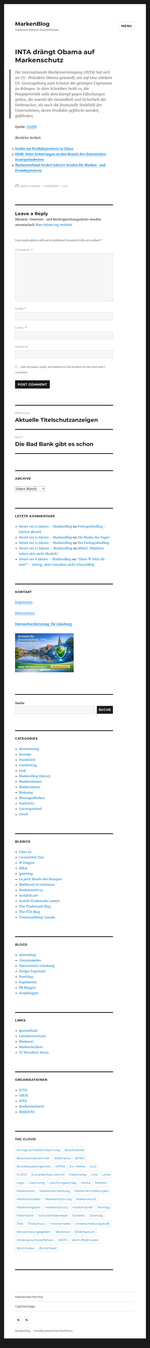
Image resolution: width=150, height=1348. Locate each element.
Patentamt (25, 1215)
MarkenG (26, 1041)
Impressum (24, 602)
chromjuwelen (30, 960)
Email (21, 328)
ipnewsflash (28, 1031)
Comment (24, 250)
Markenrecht (86, 1199)
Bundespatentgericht (34, 1166)
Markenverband (31, 1106)
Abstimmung (29, 749)
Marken (101, 1183)
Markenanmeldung (54, 1191)
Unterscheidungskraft (92, 1224)
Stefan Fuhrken (30, 186)
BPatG (80, 1158)
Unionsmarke (60, 1224)
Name (20, 308)
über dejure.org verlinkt (53, 225)
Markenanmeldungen (91, 1191)
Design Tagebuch (32, 971)
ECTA (23, 1090)
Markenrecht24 (31, 890)
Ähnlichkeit (48, 1248)
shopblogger (28, 993)
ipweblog (26, 874)
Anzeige (25, 754)
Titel (20, 1224)
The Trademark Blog (35, 906)
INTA (23, 1101)
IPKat (23, 868)
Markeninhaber (29, 1199)
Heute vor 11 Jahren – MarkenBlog (45, 526)
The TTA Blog (29, 912)
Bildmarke (62, 1158)
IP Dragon (26, 863)
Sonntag (96, 1215)
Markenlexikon (31, 1047)
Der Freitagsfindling (93, 543)
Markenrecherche (29, 1297)
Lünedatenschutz (32, 1036)
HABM (32, 127)
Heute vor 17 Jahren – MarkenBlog (45, 548)
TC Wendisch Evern (34, 1052)
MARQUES (27, 1112)
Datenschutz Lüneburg (36, 966)
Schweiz (78, 1215)
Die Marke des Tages (94, 537)
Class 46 (25, 852)
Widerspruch (84, 1232)
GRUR (23, 1095)
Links (106, 1174)
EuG (93, 1166)
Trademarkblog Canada (37, 917)
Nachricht (26, 803)
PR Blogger (27, 987)
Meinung (26, 792)
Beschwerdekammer (33, 1158)
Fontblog (26, 977)
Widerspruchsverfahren (35, 1240)
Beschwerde (74, 1150)
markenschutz (56, 1207)
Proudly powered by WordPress (53, 1331)
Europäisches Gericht (48, 1174)
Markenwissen (30, 781)
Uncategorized (30, 809)
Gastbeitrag (28, 765)
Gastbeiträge (25, 1306)
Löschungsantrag (62, 1183)
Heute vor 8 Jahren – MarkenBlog (45, 559)
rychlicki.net (28, 895)
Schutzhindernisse (53, 1215)
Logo (20, 1183)
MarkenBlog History (34, 776)
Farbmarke (78, 1174)
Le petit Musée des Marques (40, 879)
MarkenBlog (32, 23)
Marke (86, 1183)
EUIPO (22, 1174)
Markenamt (26, 1191)
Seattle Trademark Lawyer (39, 901)
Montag (103, 1207)
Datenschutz (25, 613)
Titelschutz (36, 1224)
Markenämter (29, 787)
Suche (19, 703)
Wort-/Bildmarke (85, 1240)
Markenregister (29, 1207)
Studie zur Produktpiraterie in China (44, 149)
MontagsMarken (32, 798)
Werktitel (62, 1232)
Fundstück (27, 760)
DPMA (60, 1166)
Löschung (37, 1183)
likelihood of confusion (37, 884)
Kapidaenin (28, 982)
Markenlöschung (58, 1199)
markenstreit (82, 1207)
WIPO (62, 1240)
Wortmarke (26, 1248)
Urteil (23, 814)
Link (65, 186)
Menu (126, 26)
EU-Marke (77, 1166)
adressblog (27, 955)
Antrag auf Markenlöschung (38, 1150)
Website (21, 346)
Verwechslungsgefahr (34, 1232)
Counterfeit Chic (31, 857)
